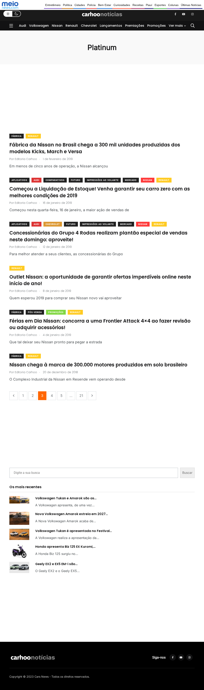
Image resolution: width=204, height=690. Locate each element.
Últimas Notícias (191, 5)
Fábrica (17, 136)
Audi (22, 25)
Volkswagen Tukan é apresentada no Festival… (73, 531)
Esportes (160, 5)
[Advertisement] (102, 104)
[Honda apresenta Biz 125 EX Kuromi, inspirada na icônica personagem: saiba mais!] (19, 551)
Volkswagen (39, 25)
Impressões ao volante (103, 180)
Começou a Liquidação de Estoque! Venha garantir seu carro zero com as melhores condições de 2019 (99, 192)
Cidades (80, 5)
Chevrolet (89, 25)
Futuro (75, 180)
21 (81, 396)
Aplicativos (19, 180)
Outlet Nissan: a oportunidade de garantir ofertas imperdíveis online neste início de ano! (100, 280)
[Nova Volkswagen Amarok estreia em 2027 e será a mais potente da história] (19, 518)
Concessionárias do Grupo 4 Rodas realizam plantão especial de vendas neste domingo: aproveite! (98, 236)
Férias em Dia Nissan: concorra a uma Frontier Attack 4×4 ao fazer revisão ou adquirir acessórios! (99, 324)
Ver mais (176, 25)
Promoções (156, 25)
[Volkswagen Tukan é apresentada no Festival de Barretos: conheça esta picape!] (19, 534)
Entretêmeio (53, 5)
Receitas (137, 5)
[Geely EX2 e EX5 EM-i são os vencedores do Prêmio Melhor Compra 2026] (19, 567)
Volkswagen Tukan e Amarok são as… (65, 498)
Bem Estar (104, 5)
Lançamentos (111, 25)
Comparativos (55, 180)
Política (67, 5)
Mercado (131, 180)
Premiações (134, 25)
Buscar (187, 473)
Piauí (149, 5)
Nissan (57, 25)
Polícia (91, 5)
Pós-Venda (35, 312)
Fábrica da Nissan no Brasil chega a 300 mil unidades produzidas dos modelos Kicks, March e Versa (94, 148)
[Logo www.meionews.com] (10, 5)
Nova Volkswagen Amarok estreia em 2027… (71, 514)
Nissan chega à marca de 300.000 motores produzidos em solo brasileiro (98, 364)
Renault (72, 25)
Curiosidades (122, 5)
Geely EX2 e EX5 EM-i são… (56, 564)
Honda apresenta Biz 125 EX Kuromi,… (65, 546)
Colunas (173, 5)
